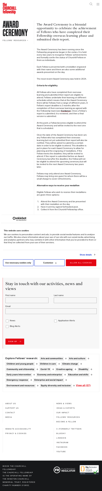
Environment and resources (21, 386)
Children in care (48, 364)
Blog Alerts (15, 326)
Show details (86, 255)
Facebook (62, 447)
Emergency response (17, 380)
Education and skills (78, 375)
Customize (48, 263)
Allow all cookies (81, 263)
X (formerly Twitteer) (69, 429)
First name (10, 295)
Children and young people (20, 364)
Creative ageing (64, 369)
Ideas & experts (65, 408)
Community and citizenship (20, 369)
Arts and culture (77, 359)
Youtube (61, 451)
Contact (10, 412)
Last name (59, 295)
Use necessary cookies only (18, 263)
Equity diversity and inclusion (56, 386)
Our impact (62, 412)
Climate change (70, 364)
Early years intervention (19, 375)
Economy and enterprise (49, 375)
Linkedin (61, 438)
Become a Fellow (66, 422)
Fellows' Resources (68, 417)
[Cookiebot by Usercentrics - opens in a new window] (14, 219)
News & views (64, 403)
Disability (83, 369)
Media (8, 417)
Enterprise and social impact (48, 380)
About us (10, 403)
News (12, 321)
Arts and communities (52, 359)
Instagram (62, 442)
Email (7, 306)
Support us (12, 408)
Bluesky (61, 433)
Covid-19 (45, 369)
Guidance (65, 111)
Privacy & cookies (16, 433)
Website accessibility (18, 429)
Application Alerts (66, 321)
